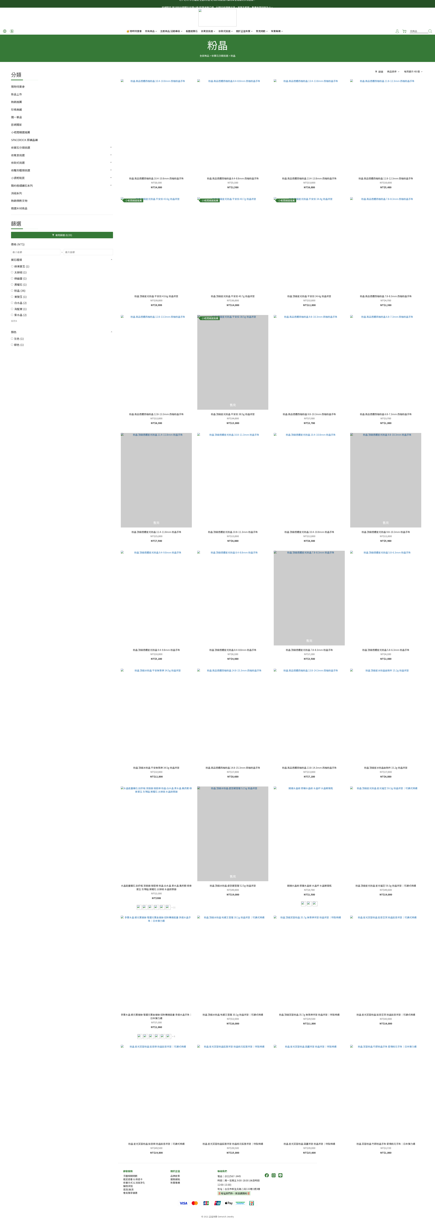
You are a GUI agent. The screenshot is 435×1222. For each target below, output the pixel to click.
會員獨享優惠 (130, 1193)
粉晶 (233, 55)
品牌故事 (175, 1176)
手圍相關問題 (130, 1176)
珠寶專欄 (276, 31)
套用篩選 (63, 235)
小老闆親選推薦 (20, 132)
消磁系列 (16, 193)
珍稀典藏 (16, 109)
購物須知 (128, 1186)
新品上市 (16, 94)
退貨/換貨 (128, 1189)
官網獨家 (16, 125)
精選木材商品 (19, 208)
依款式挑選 (224, 31)
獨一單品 (16, 117)
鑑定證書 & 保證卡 (133, 1179)
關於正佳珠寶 (243, 31)
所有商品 (150, 31)
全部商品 (204, 55)
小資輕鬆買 (18, 178)
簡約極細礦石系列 (22, 185)
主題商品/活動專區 (170, 31)
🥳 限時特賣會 (134, 31)
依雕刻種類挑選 (20, 170)
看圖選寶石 (192, 31)
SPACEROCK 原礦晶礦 (24, 140)
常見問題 (260, 31)
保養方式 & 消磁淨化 (134, 1182)
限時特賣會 (18, 87)
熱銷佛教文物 (19, 201)
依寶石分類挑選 (220, 55)
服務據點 (175, 1179)
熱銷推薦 (16, 102)
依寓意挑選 (207, 31)
